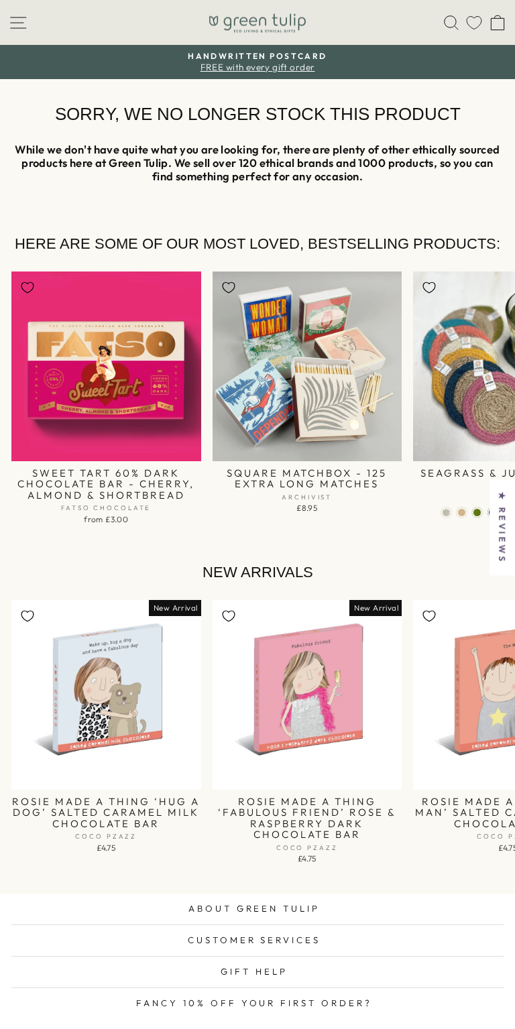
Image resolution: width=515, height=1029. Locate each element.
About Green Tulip (254, 908)
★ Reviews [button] (502, 527)
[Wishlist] (474, 22)
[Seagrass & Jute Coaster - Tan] (462, 512)
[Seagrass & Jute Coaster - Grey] (446, 512)
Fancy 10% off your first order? (254, 1002)
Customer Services (254, 939)
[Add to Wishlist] (27, 287)
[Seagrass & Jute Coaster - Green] (477, 512)
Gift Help (254, 971)
